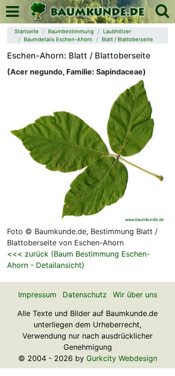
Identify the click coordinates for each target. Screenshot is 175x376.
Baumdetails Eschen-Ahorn (58, 39)
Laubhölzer (117, 31)
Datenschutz (85, 294)
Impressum (37, 294)
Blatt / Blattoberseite (127, 39)
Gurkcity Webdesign (121, 358)
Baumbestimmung (71, 31)
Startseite (26, 31)
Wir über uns (135, 294)
